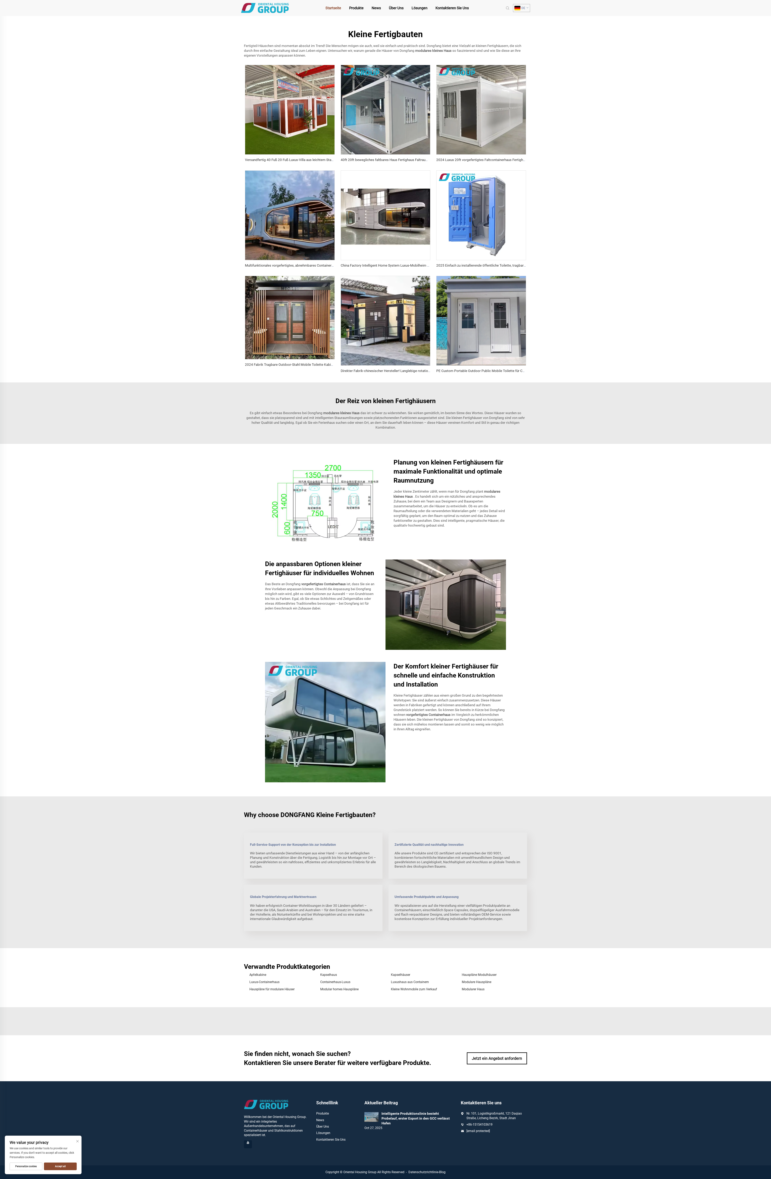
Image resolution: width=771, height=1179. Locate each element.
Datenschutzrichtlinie (423, 1172)
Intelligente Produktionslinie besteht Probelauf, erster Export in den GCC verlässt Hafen (415, 1118)
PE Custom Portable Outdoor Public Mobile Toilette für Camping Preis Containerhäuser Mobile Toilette (514, 371)
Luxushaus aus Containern (410, 982)
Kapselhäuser (400, 975)
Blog (442, 1172)
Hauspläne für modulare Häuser (272, 989)
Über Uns (396, 8)
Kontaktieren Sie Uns (452, 8)
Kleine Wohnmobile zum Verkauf (414, 989)
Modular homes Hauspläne (339, 989)
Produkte (356, 8)
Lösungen (419, 8)
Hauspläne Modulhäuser (479, 975)
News (376, 8)
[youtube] (248, 1144)
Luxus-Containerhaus (264, 982)
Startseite (333, 8)
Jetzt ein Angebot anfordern (497, 1058)
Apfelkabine (257, 975)
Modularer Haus (473, 989)
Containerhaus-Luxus (335, 982)
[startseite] (265, 8)
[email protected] (478, 1131)
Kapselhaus (328, 975)
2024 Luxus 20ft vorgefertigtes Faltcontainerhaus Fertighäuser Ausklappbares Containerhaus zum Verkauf (517, 160)
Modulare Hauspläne (476, 982)
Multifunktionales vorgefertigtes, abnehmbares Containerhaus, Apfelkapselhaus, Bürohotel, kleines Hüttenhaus (328, 265)
